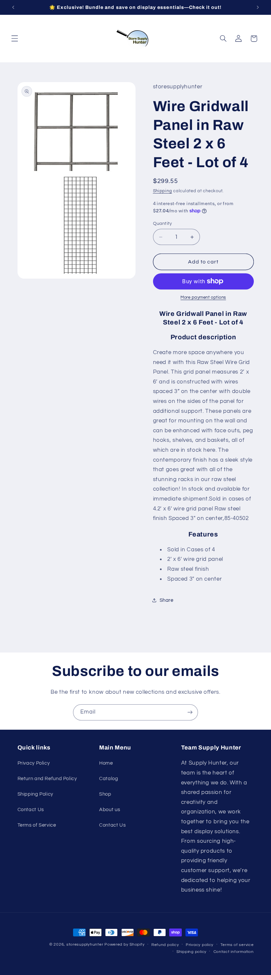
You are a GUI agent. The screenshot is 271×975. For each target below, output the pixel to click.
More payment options (203, 297)
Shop (105, 794)
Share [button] (167, 600)
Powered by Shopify (124, 944)
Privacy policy (199, 945)
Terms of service (237, 945)
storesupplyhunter (84, 944)
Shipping (162, 191)
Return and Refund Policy (47, 778)
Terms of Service (37, 825)
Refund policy (165, 945)
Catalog (108, 778)
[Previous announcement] (13, 7)
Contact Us (31, 809)
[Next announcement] (258, 7)
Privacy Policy (34, 763)
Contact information (233, 952)
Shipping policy (191, 952)
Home (106, 763)
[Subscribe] (190, 712)
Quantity (162, 223)
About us (109, 809)
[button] (14, 38)
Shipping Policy (35, 794)
